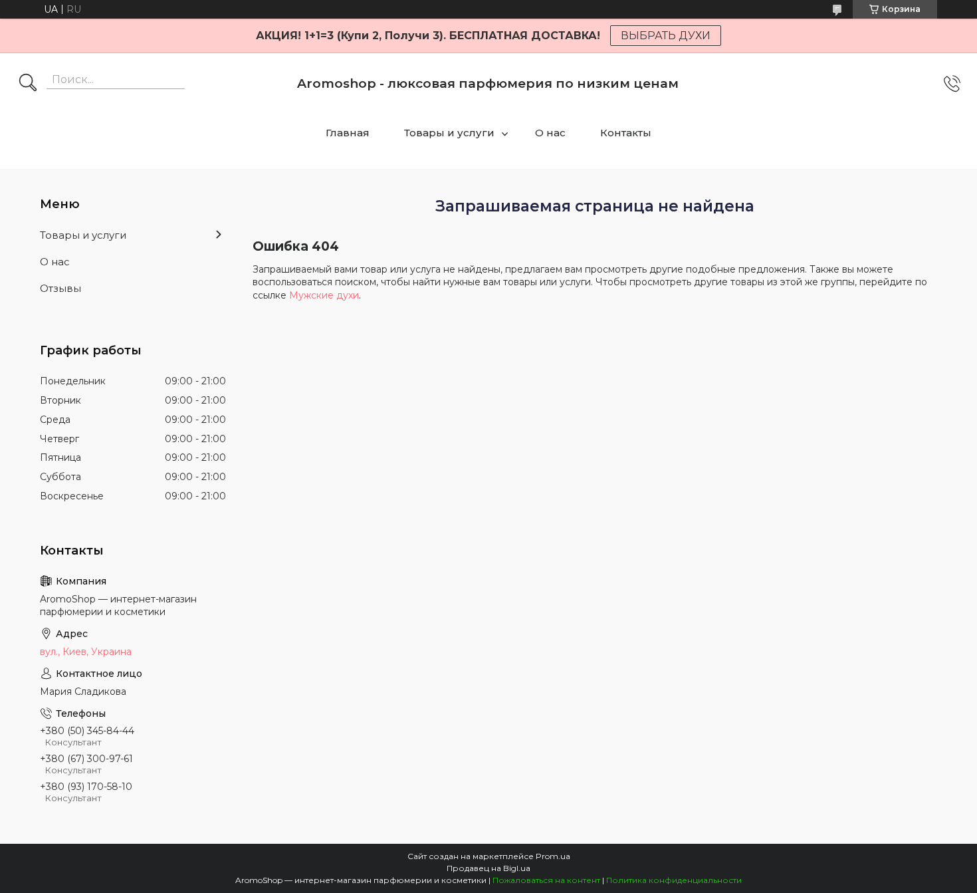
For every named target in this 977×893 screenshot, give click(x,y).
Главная (348, 132)
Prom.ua (553, 856)
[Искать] (28, 83)
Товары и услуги (449, 132)
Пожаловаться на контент (546, 880)
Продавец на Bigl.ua (488, 868)
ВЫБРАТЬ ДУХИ (665, 35)
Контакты (625, 132)
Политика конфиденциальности (674, 880)
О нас (550, 132)
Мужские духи (324, 295)
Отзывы (60, 288)
